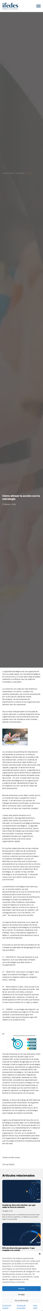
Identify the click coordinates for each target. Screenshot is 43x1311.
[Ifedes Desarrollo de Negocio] (10, 6)
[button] (40, 1254)
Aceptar (21, 1288)
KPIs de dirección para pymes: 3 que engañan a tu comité (18, 1249)
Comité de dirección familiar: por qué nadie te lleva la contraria (18, 1206)
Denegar (21, 1294)
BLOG (29, 173)
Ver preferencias (21, 1301)
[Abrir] (38, 6)
